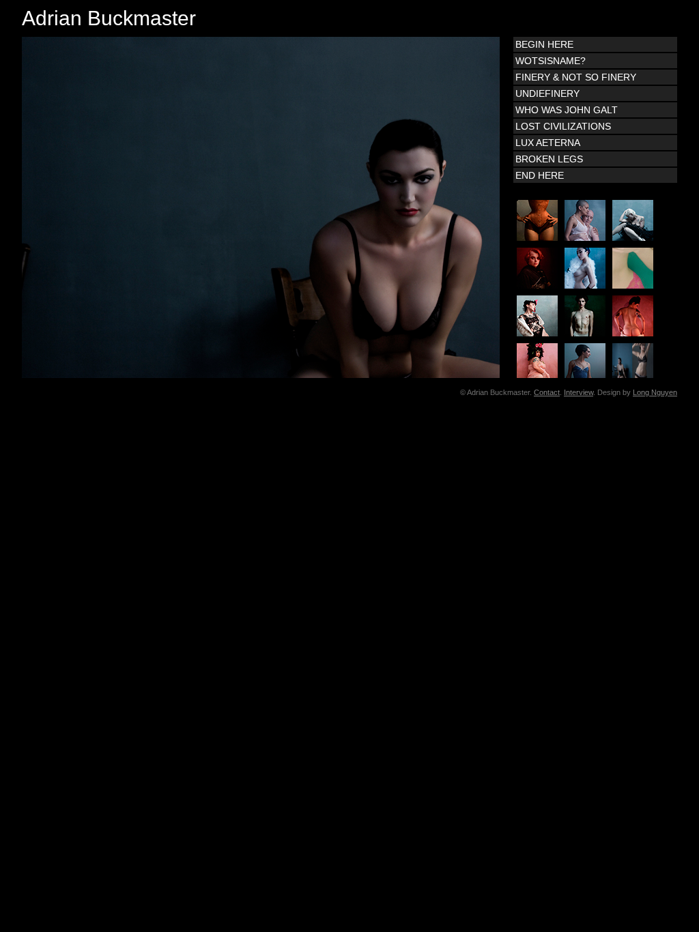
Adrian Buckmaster (109, 18)
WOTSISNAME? (550, 60)
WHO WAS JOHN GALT (566, 109)
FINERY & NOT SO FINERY (575, 77)
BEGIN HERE (544, 44)
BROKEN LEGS (549, 159)
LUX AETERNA (547, 142)
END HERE (539, 175)
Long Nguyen (655, 392)
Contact (547, 392)
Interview (578, 392)
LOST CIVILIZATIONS (563, 126)
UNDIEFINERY (547, 93)
